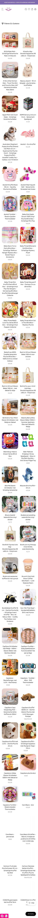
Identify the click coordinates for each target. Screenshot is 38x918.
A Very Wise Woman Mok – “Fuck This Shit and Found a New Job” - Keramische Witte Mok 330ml (10, 85)
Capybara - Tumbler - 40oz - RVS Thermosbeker (27, 680)
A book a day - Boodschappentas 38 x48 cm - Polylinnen (28, 53)
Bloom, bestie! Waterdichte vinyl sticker (10, 517)
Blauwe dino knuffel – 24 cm (28, 487)
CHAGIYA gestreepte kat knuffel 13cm (10, 901)
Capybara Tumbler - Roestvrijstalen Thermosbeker (10, 807)
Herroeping (31, 913)
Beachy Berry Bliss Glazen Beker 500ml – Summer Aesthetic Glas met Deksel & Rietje (28, 422)
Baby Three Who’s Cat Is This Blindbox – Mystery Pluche (28, 323)
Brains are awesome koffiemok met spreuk (10, 577)
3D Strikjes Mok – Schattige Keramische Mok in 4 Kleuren (10, 53)
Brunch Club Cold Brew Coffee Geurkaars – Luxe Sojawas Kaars (28, 579)
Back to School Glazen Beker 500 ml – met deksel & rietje (10, 388)
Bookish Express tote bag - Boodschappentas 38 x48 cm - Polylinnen (10, 548)
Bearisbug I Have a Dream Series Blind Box (10, 454)
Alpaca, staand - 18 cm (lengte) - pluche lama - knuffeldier (28, 83)
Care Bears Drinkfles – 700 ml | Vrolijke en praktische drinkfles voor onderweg (28, 837)
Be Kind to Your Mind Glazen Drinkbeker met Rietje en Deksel (10, 420)
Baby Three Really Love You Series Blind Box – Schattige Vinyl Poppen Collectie (10, 324)
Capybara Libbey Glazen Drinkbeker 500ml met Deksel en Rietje (10, 776)
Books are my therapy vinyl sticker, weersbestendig (28, 547)
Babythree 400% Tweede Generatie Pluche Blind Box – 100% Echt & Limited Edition (10, 356)
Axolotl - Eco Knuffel (27, 144)
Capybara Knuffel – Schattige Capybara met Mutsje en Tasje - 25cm (27, 744)
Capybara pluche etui (28, 773)
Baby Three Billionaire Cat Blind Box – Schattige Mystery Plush (28, 249)
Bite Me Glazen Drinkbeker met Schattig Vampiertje (10, 488)
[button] (3, 9)
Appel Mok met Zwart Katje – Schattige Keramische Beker (10, 117)
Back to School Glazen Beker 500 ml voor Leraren (28, 354)
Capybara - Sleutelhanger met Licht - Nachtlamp (10, 680)
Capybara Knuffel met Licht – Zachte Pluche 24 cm (10, 743)
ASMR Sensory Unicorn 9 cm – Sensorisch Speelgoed (28, 117)
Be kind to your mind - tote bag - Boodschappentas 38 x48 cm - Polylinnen (28, 389)
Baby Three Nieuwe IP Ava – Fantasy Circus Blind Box (28, 284)
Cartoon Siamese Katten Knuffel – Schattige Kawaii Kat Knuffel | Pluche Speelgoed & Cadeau (28, 870)
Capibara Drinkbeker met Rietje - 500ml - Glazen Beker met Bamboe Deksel (10, 649)
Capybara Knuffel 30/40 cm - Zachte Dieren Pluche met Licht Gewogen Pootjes (28, 712)
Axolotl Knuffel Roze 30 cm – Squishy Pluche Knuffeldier (10, 187)
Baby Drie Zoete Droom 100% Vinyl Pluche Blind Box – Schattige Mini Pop (28, 217)
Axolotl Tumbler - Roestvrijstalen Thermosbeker (10, 216)
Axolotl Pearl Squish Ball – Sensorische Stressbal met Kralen (28, 187)
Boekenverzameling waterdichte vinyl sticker (28, 517)
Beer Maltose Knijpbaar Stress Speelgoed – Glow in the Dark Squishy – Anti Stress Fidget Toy (28, 456)
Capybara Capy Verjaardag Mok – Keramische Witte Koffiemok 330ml (10, 711)
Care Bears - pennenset (10, 835)
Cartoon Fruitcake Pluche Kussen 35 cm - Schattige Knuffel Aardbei (10, 869)
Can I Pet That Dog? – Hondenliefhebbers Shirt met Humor (28, 610)
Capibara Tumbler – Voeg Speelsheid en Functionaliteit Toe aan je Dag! (28, 649)
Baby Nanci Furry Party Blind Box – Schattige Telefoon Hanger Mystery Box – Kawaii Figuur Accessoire (10, 251)
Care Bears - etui (28, 805)
